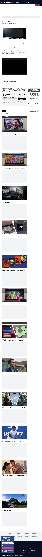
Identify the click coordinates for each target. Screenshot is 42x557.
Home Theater (7, 19)
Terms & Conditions (7, 551)
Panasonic (3, 46)
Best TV (26, 534)
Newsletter (25, 43)
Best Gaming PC (19, 536)
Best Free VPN (10, 534)
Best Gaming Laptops (20, 534)
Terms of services (13, 101)
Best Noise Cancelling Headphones (37, 534)
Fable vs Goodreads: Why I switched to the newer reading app (34, 90)
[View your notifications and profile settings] (37, 2)
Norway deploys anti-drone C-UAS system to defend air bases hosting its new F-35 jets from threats (34, 99)
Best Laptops (19, 533)
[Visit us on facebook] (25, 2)
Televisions (3, 19)
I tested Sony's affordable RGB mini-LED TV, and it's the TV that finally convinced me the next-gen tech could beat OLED (34, 110)
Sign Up (7, 547)
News (3, 23)
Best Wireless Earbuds (35, 536)
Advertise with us (23, 550)
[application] (14, 67)
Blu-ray (11, 19)
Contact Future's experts (15, 548)
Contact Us (22, 548)
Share (4, 43)
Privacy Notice (4, 102)
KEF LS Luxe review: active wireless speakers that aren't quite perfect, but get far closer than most (34, 95)
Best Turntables (34, 533)
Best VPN (10, 533)
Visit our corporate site (32, 542)
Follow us (21, 43)
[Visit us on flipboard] (29, 2)
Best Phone (27, 533)
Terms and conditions (33, 548)
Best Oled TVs (27, 536)
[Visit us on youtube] (28, 2)
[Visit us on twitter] (27, 2)
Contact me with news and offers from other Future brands (8, 545)
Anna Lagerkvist (7, 23)
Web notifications (32, 550)
